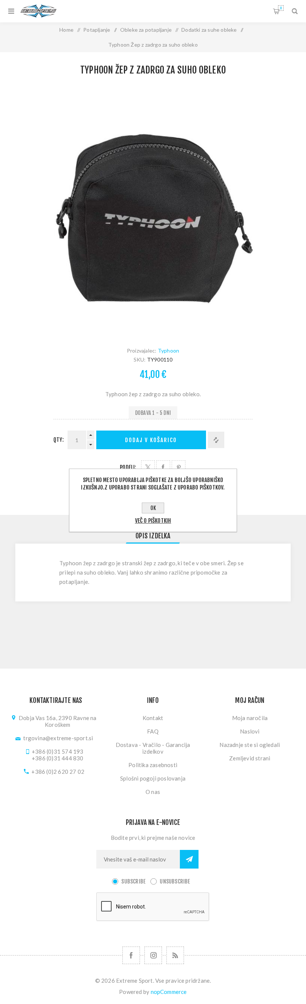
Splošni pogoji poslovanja (152, 778)
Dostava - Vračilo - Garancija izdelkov (153, 748)
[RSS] (175, 955)
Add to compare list (216, 440)
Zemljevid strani (249, 758)
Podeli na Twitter (148, 467)
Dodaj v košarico (151, 440)
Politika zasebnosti (152, 764)
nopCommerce (169, 991)
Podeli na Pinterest (178, 467)
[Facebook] (131, 955)
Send (189, 859)
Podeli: (128, 467)
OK (153, 508)
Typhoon (168, 350)
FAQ (153, 731)
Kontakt (153, 717)
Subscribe (133, 881)
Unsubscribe (175, 881)
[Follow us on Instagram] (153, 955)
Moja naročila (250, 717)
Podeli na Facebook (163, 467)
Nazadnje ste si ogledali (249, 744)
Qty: (58, 439)
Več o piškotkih (153, 520)
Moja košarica (281, 8)
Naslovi (249, 731)
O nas (153, 791)
